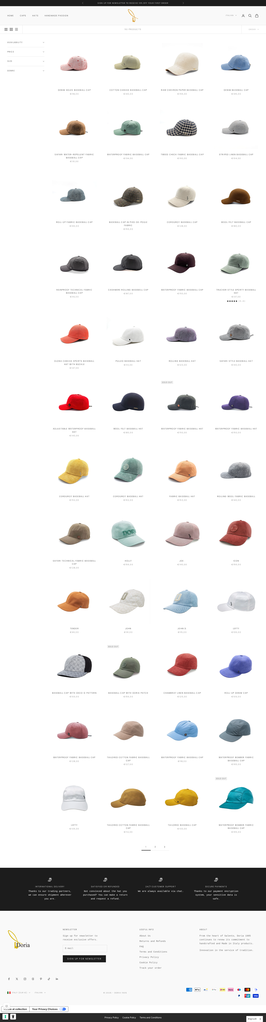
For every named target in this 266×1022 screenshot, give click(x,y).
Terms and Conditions (153, 952)
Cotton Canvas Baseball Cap (128, 90)
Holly (128, 561)
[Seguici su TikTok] (48, 978)
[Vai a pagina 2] (164, 846)
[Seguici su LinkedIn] (56, 978)
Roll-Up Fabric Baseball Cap (74, 222)
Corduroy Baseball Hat (74, 496)
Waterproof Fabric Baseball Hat (182, 428)
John (128, 628)
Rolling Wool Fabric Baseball (236, 496)
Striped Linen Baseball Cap (236, 154)
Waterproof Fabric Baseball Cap (128, 154)
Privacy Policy (149, 957)
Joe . (182, 561)
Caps (23, 15)
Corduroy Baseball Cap (182, 222)
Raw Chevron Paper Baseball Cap (182, 90)
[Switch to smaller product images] (11, 29)
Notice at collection (15, 1009)
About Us (145, 936)
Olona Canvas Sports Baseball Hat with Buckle (74, 362)
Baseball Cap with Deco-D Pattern (74, 693)
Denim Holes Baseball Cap (74, 90)
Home (10, 15)
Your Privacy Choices (45, 1009)
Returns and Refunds (152, 941)
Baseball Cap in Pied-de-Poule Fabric (128, 224)
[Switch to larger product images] (6, 29)
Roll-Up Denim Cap (236, 693)
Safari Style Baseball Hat (236, 361)
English (252, 1019)
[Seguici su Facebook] (8, 978)
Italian (230, 15)
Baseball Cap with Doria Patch (128, 693)
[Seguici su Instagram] (24, 978)
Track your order (150, 968)
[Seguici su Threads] (32, 978)
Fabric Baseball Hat (182, 496)
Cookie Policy (148, 962)
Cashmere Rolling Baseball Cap (128, 290)
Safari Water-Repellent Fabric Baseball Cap (74, 156)
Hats (35, 15)
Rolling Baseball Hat (182, 361)
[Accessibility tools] (13, 1017)
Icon (236, 561)
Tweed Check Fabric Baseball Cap (182, 154)
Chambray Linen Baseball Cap (182, 693)
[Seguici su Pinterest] (40, 978)
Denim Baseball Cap (236, 90)
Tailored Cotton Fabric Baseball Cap (128, 759)
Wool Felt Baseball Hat (128, 428)
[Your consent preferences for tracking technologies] (5, 1017)
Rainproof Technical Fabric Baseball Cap (74, 291)
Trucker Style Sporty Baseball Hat (236, 291)
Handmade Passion (57, 15)
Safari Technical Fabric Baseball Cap (74, 562)
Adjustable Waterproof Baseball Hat (74, 430)
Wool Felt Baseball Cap (236, 222)
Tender (74, 628)
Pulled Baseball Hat (128, 361)
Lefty (236, 628)
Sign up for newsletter (84, 958)
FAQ (141, 946)
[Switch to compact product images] (16, 29)
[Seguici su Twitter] (16, 978)
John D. (182, 628)
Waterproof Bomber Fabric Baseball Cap (236, 759)
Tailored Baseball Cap (182, 825)
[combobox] (254, 1019)
